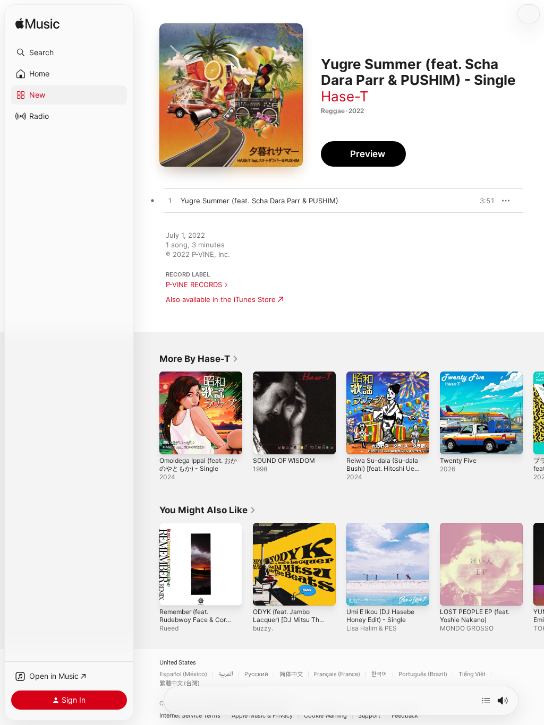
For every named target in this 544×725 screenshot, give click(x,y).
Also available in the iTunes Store (221, 299)
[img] (37, 24)
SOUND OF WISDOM (284, 460)
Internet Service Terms (189, 716)
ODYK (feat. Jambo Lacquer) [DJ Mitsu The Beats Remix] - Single (288, 620)
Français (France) (337, 674)
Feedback (405, 716)
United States (177, 663)
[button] (69, 53)
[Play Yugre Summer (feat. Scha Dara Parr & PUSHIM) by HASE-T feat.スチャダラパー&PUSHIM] (170, 201)
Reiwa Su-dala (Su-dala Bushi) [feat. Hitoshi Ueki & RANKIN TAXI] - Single (383, 472)
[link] (199, 359)
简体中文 (291, 674)
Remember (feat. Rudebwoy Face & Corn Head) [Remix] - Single (194, 620)
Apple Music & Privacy (262, 716)
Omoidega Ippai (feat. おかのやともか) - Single (198, 464)
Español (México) (183, 674)
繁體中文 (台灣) (179, 683)
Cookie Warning (325, 716)
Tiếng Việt (472, 674)
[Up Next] (486, 700)
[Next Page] (533, 413)
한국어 (379, 674)
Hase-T (345, 96)
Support (369, 716)
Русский (256, 674)
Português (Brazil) (422, 674)
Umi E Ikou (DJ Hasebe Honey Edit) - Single (380, 616)
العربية (225, 674)
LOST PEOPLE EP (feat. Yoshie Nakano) (474, 616)
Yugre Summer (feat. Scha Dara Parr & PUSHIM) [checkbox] (259, 200)
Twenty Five (458, 460)
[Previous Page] (148, 413)
